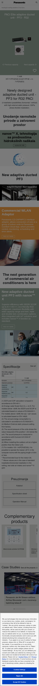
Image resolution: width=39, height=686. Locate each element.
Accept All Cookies (19, 682)
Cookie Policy (23, 657)
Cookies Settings (19, 670)
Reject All (19, 676)
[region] (19, 649)
